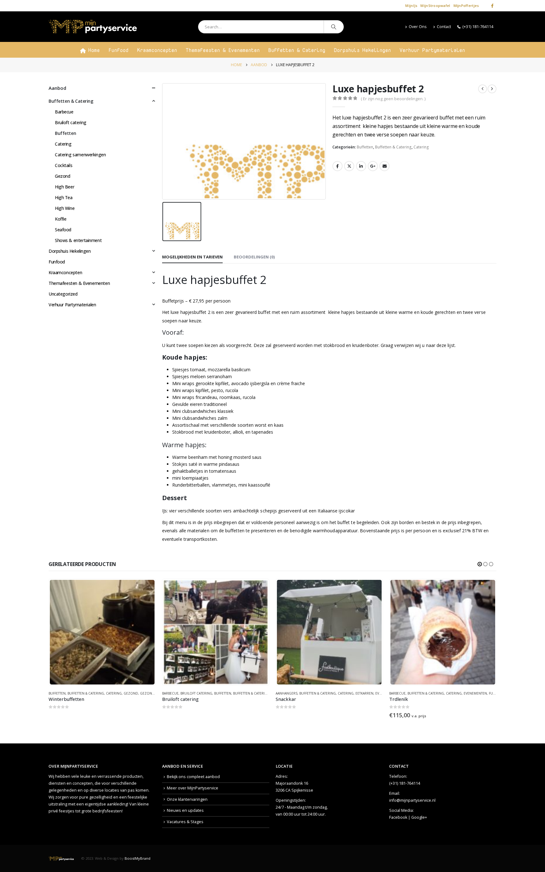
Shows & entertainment (78, 240)
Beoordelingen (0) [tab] (254, 257)
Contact (444, 26)
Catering (421, 147)
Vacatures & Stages (185, 821)
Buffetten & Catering (296, 50)
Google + (373, 166)
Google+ (419, 817)
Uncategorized (63, 294)
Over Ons (418, 26)
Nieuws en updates (185, 810)
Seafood (63, 230)
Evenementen (361, 693)
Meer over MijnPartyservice (192, 788)
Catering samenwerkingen (80, 155)
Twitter (349, 166)
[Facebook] (492, 6)
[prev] (482, 88)
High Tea (64, 197)
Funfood (118, 50)
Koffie (60, 219)
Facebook (337, 166)
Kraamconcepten (157, 50)
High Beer (64, 187)
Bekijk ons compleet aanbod (193, 776)
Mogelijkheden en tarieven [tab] (192, 257)
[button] (480, 564)
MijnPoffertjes (466, 5)
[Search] (333, 26)
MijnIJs (411, 5)
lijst (451, 345)
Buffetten (365, 147)
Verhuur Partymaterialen (432, 50)
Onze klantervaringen (187, 799)
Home (94, 50)
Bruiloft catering (70, 122)
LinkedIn (361, 166)
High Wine (64, 208)
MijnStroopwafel (435, 5)
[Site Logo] (93, 26)
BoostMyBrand (137, 858)
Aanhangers (173, 693)
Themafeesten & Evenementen (223, 50)
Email (384, 166)
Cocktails (63, 165)
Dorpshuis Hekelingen (362, 50)
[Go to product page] (102, 632)
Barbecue (64, 112)
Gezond (62, 176)
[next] (492, 88)
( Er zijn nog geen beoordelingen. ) (393, 98)
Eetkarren (251, 693)
